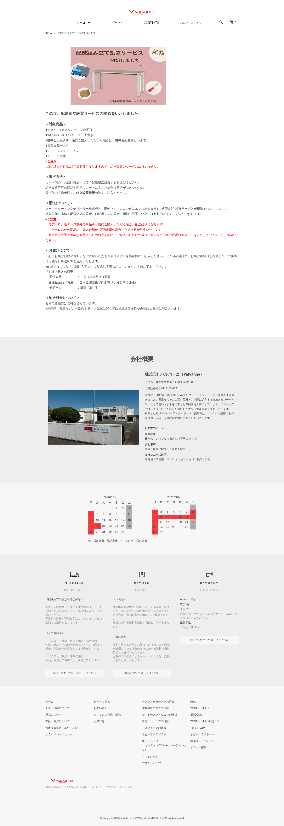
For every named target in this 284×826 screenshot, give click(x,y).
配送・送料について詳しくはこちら (74, 673)
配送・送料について (57, 708)
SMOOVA (196, 714)
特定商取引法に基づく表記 (61, 728)
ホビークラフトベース (203, 734)
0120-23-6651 (170, 388)
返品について (53, 714)
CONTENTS (151, 22)
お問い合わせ (102, 708)
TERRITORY (198, 728)
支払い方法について (57, 721)
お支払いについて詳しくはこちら (209, 640)
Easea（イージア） (202, 740)
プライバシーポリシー (58, 734)
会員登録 (99, 721)
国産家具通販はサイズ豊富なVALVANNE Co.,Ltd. (138, 818)
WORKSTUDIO (199, 708)
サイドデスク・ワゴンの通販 (159, 714)
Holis (193, 701)
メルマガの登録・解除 (107, 714)
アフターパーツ (151, 763)
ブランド (117, 22)
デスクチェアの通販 (154, 728)
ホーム (48, 32)
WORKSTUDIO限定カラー (206, 721)
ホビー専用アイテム (154, 734)
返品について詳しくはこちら (142, 673)
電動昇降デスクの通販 (155, 708)
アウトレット (150, 756)
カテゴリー (84, 22)
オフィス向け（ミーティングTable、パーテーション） (164, 745)
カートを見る (102, 701)
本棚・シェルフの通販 (155, 721)
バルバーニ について (192, 23)
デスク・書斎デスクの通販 (158, 701)
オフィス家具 (198, 747)
